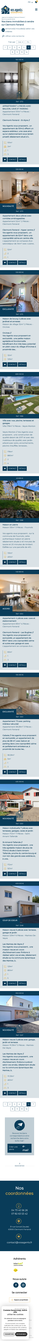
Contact (12, 160)
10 (22, 52)
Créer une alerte (18, 1148)
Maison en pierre (10, 525)
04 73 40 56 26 (19, 1210)
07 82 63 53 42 (19, 1213)
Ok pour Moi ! (21, 1334)
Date (19, 42)
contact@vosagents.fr (19, 1242)
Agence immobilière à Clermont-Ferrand (13, 17)
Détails (22, 160)
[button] (13, 36)
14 (26, 52)
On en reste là (19, 1309)
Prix (28, 42)
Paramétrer (9, 1334)
